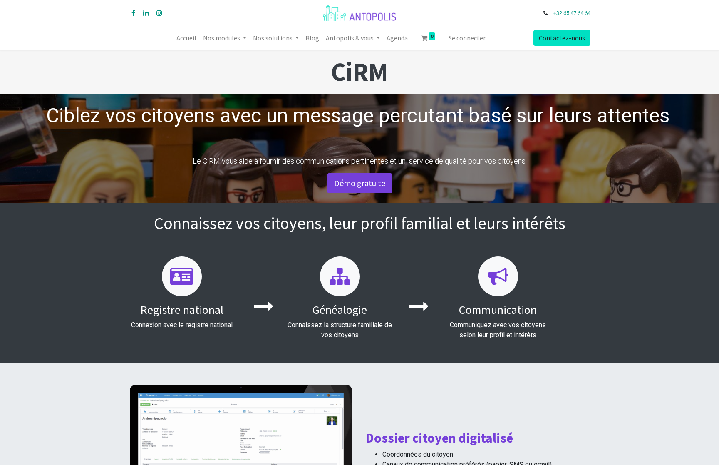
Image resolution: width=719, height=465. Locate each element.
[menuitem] (186, 38)
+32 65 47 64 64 (571, 13)
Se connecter (467, 38)
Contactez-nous (562, 38)
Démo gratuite (359, 183)
